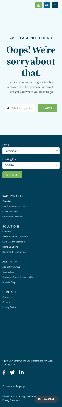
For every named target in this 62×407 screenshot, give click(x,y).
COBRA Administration (13, 241)
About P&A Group (11, 266)
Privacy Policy (9, 307)
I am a (5, 145)
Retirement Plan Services (14, 251)
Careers (6, 302)
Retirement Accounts (12, 216)
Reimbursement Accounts (15, 206)
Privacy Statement (11, 400)
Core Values (8, 272)
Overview (6, 201)
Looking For (9, 159)
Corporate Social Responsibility (17, 277)
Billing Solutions (10, 246)
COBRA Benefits (10, 211)
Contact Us (7, 297)
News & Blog (8, 282)
